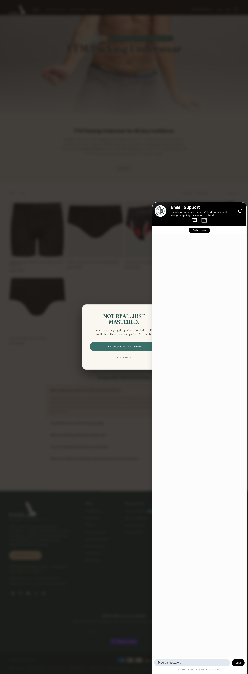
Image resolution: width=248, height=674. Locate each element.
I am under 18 (124, 357)
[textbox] (192, 662)
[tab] (194, 220)
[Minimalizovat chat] (240, 211)
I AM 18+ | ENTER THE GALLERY (124, 346)
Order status (199, 230)
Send (238, 662)
